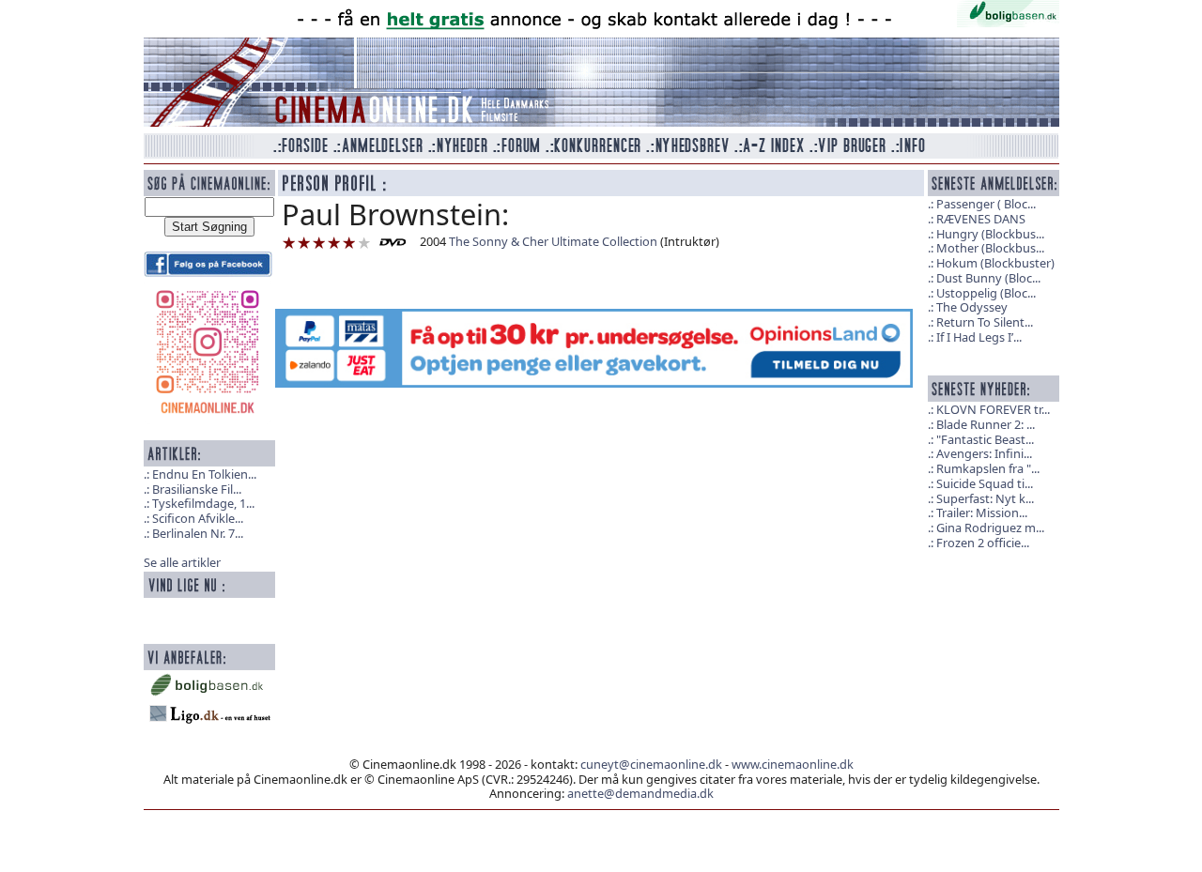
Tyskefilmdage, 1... (203, 503)
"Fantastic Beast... (985, 439)
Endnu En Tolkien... (204, 474)
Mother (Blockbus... (990, 247)
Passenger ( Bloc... (986, 203)
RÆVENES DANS (980, 218)
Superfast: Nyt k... (985, 498)
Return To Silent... (984, 322)
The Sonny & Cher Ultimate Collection (553, 241)
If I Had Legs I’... (979, 337)
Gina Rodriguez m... (990, 527)
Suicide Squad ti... (984, 483)
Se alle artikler (182, 562)
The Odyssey (972, 306)
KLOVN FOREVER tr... (993, 409)
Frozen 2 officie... (982, 542)
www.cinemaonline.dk (793, 764)
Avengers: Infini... (984, 453)
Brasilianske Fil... (196, 489)
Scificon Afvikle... (197, 518)
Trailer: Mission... (981, 512)
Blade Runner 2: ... (985, 424)
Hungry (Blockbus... (990, 233)
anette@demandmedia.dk (640, 793)
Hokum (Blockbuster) (995, 262)
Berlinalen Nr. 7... (197, 533)
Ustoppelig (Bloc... (986, 292)
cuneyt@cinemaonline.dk (651, 764)
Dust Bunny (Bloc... (988, 277)
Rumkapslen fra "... (988, 468)
